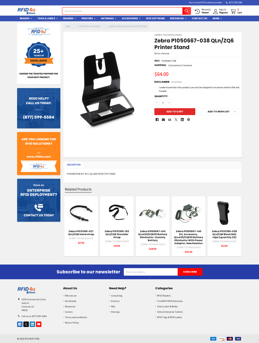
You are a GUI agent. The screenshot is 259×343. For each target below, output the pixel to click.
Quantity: (161, 96)
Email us (115, 300)
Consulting (116, 295)
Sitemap (115, 311)
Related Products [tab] (78, 189)
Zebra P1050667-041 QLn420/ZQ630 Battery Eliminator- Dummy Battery (152, 236)
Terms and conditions (76, 317)
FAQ (113, 306)
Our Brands (70, 300)
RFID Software (155, 18)
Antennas (107, 18)
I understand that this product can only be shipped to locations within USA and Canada (199, 89)
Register (223, 12)
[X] (176, 119)
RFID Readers (164, 295)
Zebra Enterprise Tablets (170, 311)
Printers (87, 18)
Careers (69, 311)
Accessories (130, 18)
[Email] (163, 119)
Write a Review (161, 53)
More (216, 18)
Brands (24, 18)
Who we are (71, 295)
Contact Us (199, 18)
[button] (218, 111)
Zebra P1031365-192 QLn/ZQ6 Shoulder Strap (117, 234)
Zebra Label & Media (167, 306)
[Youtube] (38, 324)
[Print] (169, 119)
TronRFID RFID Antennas (170, 300)
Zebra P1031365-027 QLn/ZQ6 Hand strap (81, 233)
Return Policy (72, 322)
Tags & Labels (46, 18)
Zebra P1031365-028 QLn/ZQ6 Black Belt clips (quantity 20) (224, 234)
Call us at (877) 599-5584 (34, 316)
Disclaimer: (168, 82)
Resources (177, 18)
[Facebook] (157, 119)
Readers (68, 18)
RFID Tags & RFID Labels (169, 317)
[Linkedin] (182, 119)
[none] (108, 90)
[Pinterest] (188, 119)
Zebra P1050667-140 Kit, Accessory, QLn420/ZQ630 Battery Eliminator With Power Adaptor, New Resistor (188, 237)
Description (73, 164)
